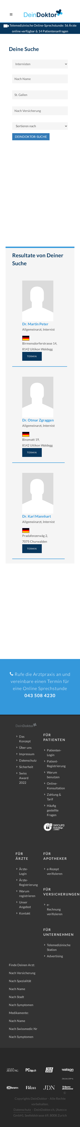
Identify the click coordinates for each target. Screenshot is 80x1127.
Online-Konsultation (56, 786)
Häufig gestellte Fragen (52, 810)
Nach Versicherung (22, 973)
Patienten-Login (54, 752)
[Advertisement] (40, 196)
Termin (32, 356)
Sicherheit (26, 767)
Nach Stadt (16, 997)
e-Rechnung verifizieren (54, 909)
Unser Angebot (25, 904)
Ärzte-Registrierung (28, 882)
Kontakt (24, 913)
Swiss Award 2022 (23, 777)
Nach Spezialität (20, 981)
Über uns (25, 747)
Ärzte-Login (23, 871)
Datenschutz (27, 760)
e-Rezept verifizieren (54, 871)
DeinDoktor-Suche (31, 136)
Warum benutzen (53, 774)
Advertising (55, 956)
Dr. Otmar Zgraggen (38, 420)
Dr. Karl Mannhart (36, 516)
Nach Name (17, 989)
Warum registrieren (27, 893)
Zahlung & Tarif (54, 797)
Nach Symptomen (21, 1005)
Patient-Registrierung (56, 763)
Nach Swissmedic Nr (23, 1029)
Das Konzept (25, 739)
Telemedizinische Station (58, 947)
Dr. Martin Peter (35, 324)
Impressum (26, 754)
